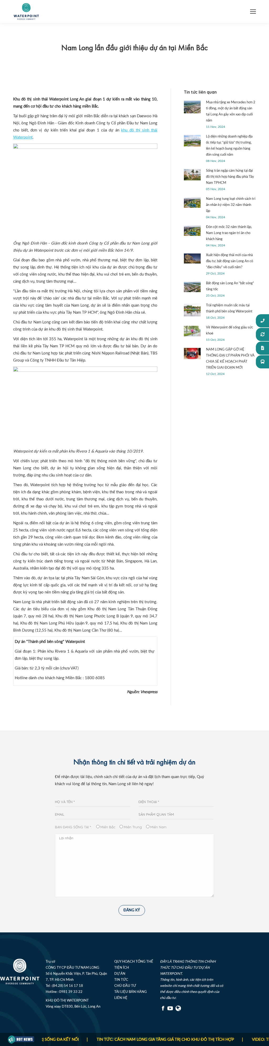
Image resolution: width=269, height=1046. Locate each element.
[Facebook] (163, 1010)
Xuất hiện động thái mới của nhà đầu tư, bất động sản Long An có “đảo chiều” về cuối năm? (229, 261)
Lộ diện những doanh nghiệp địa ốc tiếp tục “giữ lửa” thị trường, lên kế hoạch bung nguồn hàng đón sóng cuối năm (229, 145)
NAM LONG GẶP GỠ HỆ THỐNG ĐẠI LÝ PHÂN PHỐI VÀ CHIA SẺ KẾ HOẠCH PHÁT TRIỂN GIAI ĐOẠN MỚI (230, 358)
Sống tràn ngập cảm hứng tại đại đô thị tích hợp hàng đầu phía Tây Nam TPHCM (230, 177)
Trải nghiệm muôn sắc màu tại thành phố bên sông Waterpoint (229, 308)
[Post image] (192, 107)
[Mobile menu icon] (253, 11)
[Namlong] (178, 1010)
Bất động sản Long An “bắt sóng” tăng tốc (230, 286)
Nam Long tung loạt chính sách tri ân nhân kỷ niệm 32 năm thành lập (230, 205)
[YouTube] (170, 1010)
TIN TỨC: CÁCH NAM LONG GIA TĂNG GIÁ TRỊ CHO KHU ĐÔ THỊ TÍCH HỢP (151, 1040)
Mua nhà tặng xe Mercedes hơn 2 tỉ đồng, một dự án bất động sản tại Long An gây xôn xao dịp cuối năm (230, 111)
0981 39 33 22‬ (70, 992)
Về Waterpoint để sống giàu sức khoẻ (229, 330)
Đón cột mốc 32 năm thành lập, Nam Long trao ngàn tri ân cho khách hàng (229, 233)
